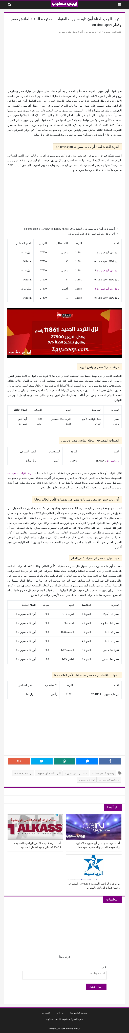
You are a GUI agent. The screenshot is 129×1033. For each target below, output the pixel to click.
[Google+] (19, 761)
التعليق (103, 967)
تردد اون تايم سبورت (108, 270)
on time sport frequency (103, 773)
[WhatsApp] (64, 761)
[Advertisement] (64, 62)
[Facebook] (110, 761)
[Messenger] (87, 761)
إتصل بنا (46, 1012)
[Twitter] (42, 761)
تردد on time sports (23, 773)
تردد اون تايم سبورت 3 (107, 288)
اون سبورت (112, 460)
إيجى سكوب (109, 31)
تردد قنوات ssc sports (19, 473)
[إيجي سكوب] (64, 4)
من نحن (60, 1012)
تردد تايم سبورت (87, 779)
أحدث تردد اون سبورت (76, 773)
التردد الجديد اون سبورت (49, 773)
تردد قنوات (91, 31)
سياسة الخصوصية (78, 1012)
